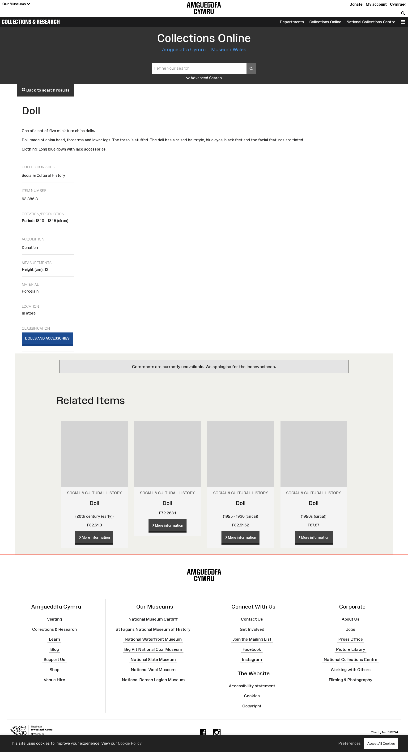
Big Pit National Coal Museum (153, 649)
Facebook (251, 649)
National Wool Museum (153, 669)
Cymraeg (398, 4)
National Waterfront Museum (153, 639)
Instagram (252, 659)
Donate (355, 4)
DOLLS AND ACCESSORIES (47, 338)
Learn (54, 639)
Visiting (54, 619)
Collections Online (325, 22)
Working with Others (350, 669)
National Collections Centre (370, 22)
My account (376, 4)
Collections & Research (31, 21)
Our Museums (14, 4)
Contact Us (252, 619)
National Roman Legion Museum (153, 679)
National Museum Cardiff (153, 619)
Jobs (350, 629)
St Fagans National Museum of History (153, 629)
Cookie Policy (130, 743)
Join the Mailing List (251, 639)
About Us (350, 619)
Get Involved (252, 629)
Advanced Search (206, 78)
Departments (292, 22)
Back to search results (47, 90)
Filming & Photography (350, 679)
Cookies (252, 695)
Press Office (350, 639)
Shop (54, 669)
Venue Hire (54, 679)
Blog (54, 649)
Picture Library (350, 649)
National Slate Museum (153, 659)
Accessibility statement (252, 685)
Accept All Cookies (381, 743)
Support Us (54, 659)
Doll (94, 503)
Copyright (251, 706)
